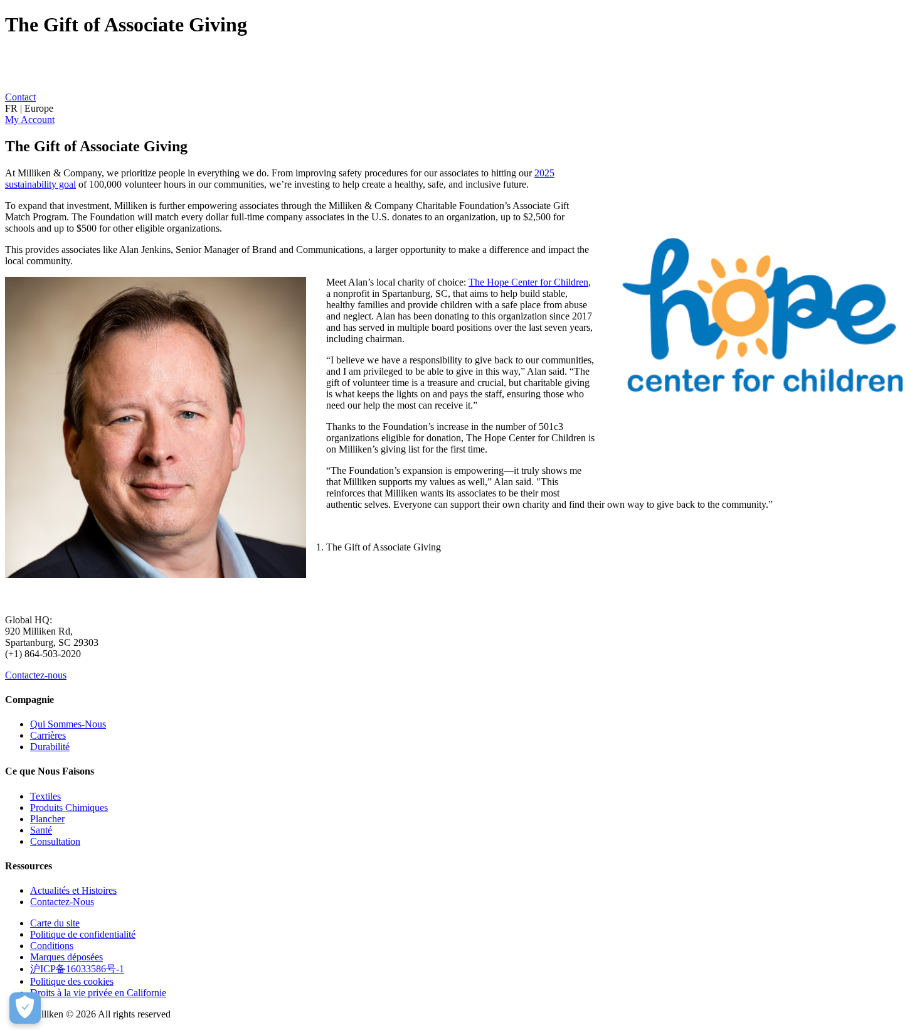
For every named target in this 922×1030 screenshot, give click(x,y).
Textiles (45, 796)
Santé (41, 830)
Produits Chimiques (69, 807)
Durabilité (50, 746)
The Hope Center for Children (528, 282)
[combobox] (461, 108)
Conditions (51, 945)
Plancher (47, 818)
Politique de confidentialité (82, 934)
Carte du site (55, 923)
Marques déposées (66, 957)
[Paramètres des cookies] (25, 1008)
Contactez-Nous (62, 901)
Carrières (48, 735)
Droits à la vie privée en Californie (98, 992)
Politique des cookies (72, 981)
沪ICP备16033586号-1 (77, 968)
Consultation (55, 841)
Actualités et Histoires (73, 890)
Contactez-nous (35, 675)
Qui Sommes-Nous (68, 724)
